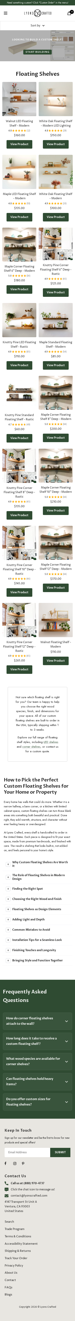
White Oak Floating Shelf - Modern (55, 196)
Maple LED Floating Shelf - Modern (19, 196)
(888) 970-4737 (33, 1183)
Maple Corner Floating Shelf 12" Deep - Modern (56, 567)
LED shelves (51, 742)
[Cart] (69, 13)
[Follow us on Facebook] (9, 1163)
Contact (10, 1280)
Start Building (37, 52)
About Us (11, 1273)
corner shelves (31, 747)
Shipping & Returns (18, 1251)
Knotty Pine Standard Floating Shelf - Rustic (19, 417)
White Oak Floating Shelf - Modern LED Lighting (55, 123)
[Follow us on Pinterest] (26, 1163)
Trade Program (14, 1229)
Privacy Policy (14, 1266)
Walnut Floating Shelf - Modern (55, 644)
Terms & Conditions (18, 1236)
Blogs (8, 1295)
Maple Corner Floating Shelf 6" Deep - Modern (19, 269)
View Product (19, 144)
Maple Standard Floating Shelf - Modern (55, 344)
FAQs (8, 1287)
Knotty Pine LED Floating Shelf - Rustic (19, 344)
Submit (60, 1152)
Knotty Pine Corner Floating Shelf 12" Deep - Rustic (19, 646)
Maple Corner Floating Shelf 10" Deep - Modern (55, 490)
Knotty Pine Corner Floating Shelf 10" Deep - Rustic (19, 569)
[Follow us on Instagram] (17, 1163)
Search (9, 1222)
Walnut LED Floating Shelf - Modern (19, 123)
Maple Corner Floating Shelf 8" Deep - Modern (55, 417)
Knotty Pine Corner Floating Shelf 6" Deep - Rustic (56, 269)
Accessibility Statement (21, 1244)
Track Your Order (16, 1258)
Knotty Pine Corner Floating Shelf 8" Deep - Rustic (19, 492)
